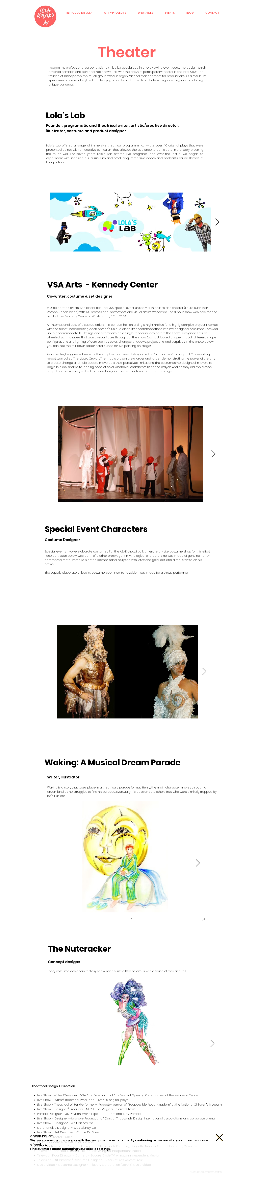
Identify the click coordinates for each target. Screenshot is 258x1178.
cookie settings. (98, 1149)
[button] (219, 1137)
